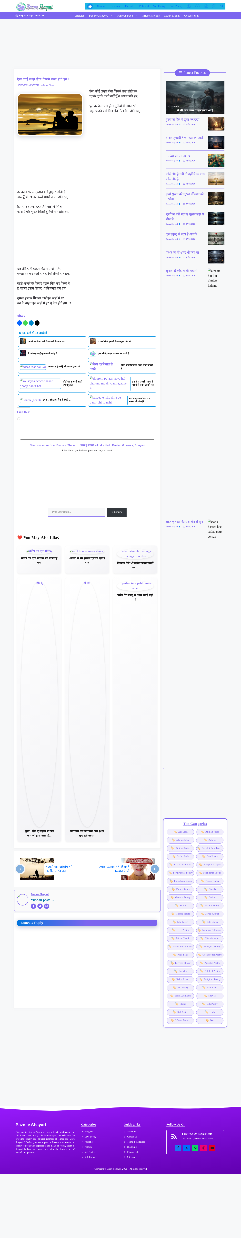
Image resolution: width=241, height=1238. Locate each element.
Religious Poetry (210, 979)
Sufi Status (180, 1012)
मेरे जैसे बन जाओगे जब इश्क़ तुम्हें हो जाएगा (87, 834)
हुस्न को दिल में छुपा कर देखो (182, 120)
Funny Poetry (210, 881)
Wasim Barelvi (180, 1020)
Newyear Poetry (210, 947)
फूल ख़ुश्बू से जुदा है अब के (181, 234)
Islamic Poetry (210, 906)
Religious (89, 1131)
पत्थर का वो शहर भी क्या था (182, 253)
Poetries (180, 971)
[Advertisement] (87, 45)
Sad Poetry (159, 6)
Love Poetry (180, 930)
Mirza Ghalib (180, 938)
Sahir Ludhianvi (180, 996)
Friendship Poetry (209, 873)
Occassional (191, 15)
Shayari (209, 996)
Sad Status (210, 988)
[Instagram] (46, 906)
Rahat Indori (180, 979)
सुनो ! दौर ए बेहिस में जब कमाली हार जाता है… (39, 834)
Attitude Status (180, 848)
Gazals (210, 889)
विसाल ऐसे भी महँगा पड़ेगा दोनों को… (135, 566)
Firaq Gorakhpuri (210, 865)
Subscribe (117, 512)
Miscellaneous (151, 15)
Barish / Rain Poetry (210, 848)
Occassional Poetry (210, 955)
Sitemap (131, 1157)
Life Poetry (180, 922)
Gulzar (210, 897)
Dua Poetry (210, 856)
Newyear (115, 6)
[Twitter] (40, 906)
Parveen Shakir (180, 963)
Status (180, 1004)
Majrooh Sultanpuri (209, 930)
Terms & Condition (136, 1142)
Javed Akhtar (210, 914)
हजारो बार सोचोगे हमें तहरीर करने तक (59, 869)
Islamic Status (180, 914)
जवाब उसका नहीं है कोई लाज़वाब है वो (114, 869)
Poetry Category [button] (98, 15)
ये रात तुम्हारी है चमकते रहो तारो (184, 138)
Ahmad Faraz (210, 832)
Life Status (210, 922)
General (101, 6)
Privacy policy (134, 1152)
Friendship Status (180, 881)
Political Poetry (210, 971)
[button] (221, 6)
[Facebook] (33, 906)
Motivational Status (180, 947)
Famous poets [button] (125, 15)
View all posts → (42, 900)
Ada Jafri (180, 832)
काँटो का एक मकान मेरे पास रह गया (39, 561)
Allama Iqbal (180, 840)
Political (144, 6)
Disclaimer (132, 1147)
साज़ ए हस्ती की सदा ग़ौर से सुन (184, 522)
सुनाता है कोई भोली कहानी (181, 271)
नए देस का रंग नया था (178, 156)
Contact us (132, 1136)
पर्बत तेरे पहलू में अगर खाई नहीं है (135, 598)
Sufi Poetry (176, 6)
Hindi (180, 906)
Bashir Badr (180, 856)
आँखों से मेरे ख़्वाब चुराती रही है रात (87, 561)
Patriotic (130, 6)
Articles (79, 15)
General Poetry (180, 897)
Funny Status (180, 889)
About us (131, 1131)
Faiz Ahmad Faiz (180, 865)
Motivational (172, 15)
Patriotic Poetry (210, 963)
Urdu (210, 1012)
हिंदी (209, 1020)
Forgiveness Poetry (180, 873)
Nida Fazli (180, 955)
